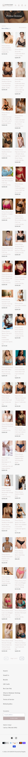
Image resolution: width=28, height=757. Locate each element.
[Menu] (25, 5)
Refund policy (7, 704)
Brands (5, 679)
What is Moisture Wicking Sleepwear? (11, 694)
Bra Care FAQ (7, 688)
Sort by (4, 26)
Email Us (6, 675)
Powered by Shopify (20, 752)
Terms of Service (8, 699)
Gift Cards (6, 684)
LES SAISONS (11, 752)
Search (5, 671)
